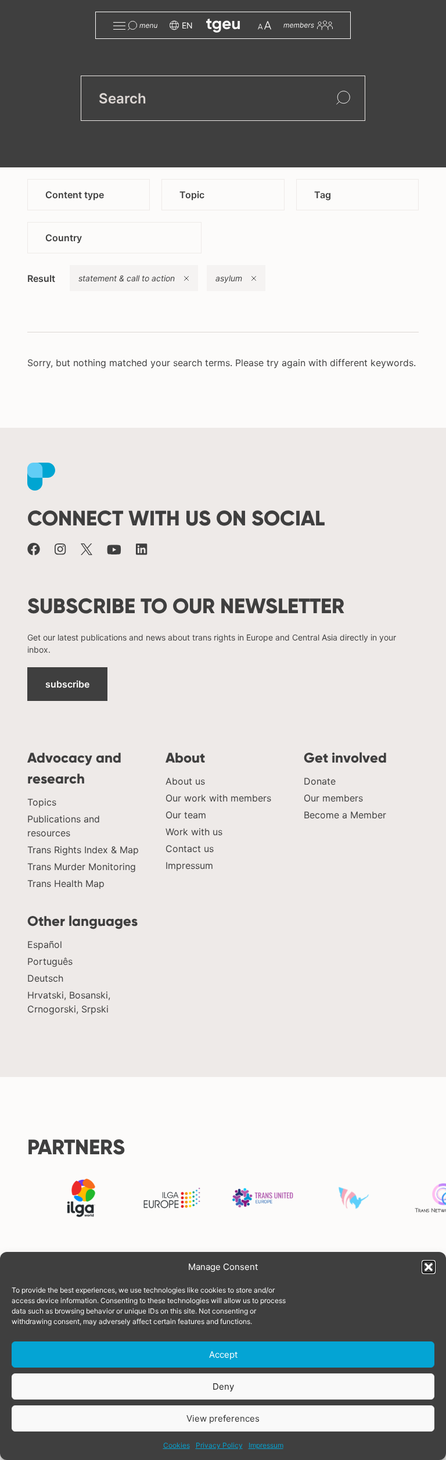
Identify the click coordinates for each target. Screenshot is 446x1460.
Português (50, 961)
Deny (223, 1386)
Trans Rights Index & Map (83, 850)
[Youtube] (114, 551)
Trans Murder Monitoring (81, 866)
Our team (186, 815)
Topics (41, 802)
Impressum (266, 1445)
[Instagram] (60, 551)
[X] (86, 551)
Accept (223, 1354)
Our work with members (218, 798)
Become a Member (345, 815)
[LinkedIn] (142, 551)
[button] (428, 1267)
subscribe (67, 684)
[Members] (308, 25)
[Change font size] (264, 25)
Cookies (176, 1445)
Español (44, 944)
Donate (320, 781)
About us (185, 781)
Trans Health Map (66, 883)
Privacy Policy (219, 1445)
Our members (333, 798)
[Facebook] (33, 551)
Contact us (190, 848)
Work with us (194, 832)
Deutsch (45, 978)
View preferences (223, 1418)
